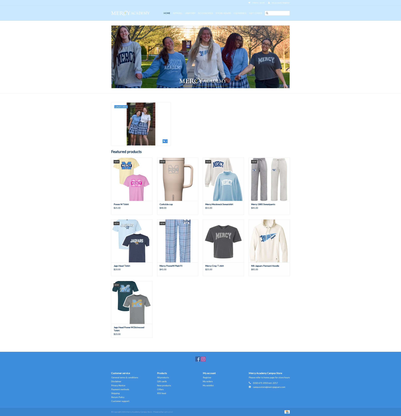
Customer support (120, 401)
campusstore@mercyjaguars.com (269, 387)
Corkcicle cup (166, 204)
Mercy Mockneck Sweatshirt (219, 204)
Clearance (240, 13)
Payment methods (120, 389)
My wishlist (208, 385)
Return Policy (117, 397)
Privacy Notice (118, 385)
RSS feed (161, 393)
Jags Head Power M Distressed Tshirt (129, 329)
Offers (160, 389)
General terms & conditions (124, 377)
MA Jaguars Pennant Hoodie (265, 265)
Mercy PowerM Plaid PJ (171, 265)
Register (207, 377)
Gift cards (255, 13)
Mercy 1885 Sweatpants (263, 204)
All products (163, 377)
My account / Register (280, 3)
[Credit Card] (286, 412)
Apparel (177, 13)
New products (164, 385)
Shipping (115, 393)
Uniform (190, 13)
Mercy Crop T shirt (214, 265)
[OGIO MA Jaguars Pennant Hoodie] (269, 240)
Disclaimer (116, 381)
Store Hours (223, 13)
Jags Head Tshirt (122, 265)
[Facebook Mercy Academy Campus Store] (197, 359)
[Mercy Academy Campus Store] (132, 13)
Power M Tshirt (121, 204)
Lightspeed (168, 412)
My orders (208, 381)
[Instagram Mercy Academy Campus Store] (203, 359)
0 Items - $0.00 (258, 3)
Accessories (205, 13)
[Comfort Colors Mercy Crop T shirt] (223, 240)
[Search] (267, 13)
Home (167, 13)
